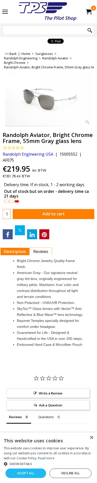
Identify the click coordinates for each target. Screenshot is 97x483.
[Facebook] (8, 234)
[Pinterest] (44, 234)
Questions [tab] (46, 417)
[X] (20, 230)
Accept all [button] (26, 473)
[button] (48, 464)
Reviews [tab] (15, 417)
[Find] (90, 30)
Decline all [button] (70, 473)
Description (15, 251)
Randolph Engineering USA (28, 154)
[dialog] (48, 457)
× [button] (91, 438)
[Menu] (5, 12)
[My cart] (88, 12)
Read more (46, 458)
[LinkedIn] (32, 234)
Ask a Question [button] (50, 405)
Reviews (40, 251)
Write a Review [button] (50, 393)
